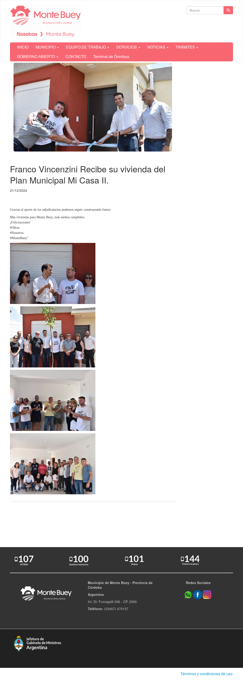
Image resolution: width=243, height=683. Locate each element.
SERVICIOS (127, 47)
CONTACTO (75, 56)
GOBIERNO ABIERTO (36, 56)
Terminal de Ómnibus (111, 56)
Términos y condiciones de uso (206, 673)
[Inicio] (45, 21)
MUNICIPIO (46, 47)
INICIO (22, 47)
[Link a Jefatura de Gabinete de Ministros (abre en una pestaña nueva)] (37, 642)
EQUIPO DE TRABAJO (86, 47)
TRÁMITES (186, 47)
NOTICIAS (156, 47)
